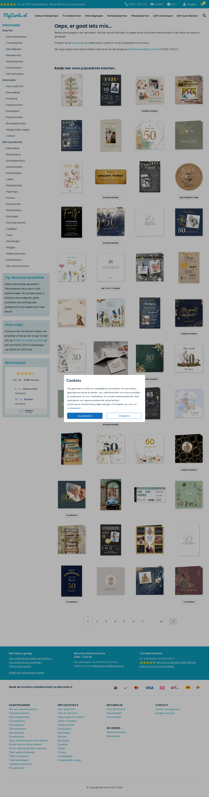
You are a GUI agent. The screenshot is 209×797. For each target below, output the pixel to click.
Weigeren (124, 415)
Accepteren (85, 415)
